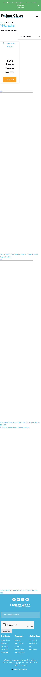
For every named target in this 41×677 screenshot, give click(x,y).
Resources (33, 643)
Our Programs (20, 652)
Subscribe (6, 631)
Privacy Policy (8, 663)
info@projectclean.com (12, 660)
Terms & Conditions (29, 660)
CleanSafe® (5, 652)
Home (2, 23)
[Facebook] (14, 599)
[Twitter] (18, 599)
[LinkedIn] (27, 599)
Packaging (4, 646)
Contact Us (33, 649)
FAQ (30, 646)
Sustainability (19, 649)
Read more (9, 79)
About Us (18, 640)
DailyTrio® (4, 649)
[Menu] (37, 16)
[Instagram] (22, 599)
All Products (5, 640)
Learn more (20, 7)
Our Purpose (19, 643)
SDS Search (33, 640)
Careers (17, 646)
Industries (4, 643)
